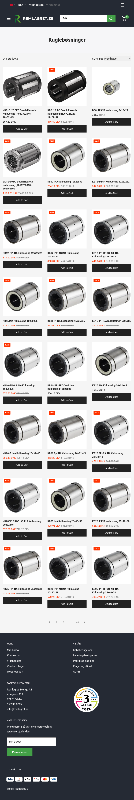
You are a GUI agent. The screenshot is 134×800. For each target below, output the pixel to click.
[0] (124, 18)
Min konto (13, 650)
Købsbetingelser (82, 650)
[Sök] (111, 18)
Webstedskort (15, 671)
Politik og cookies (83, 660)
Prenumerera (19, 752)
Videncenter (14, 660)
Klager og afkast (82, 666)
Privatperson (36, 4)
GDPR (76, 671)
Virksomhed (53, 4)
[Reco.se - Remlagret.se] (86, 695)
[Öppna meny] (8, 18)
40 (77, 622)
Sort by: (97, 58)
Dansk (12, 769)
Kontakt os (13, 655)
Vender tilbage (15, 666)
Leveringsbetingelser (85, 655)
